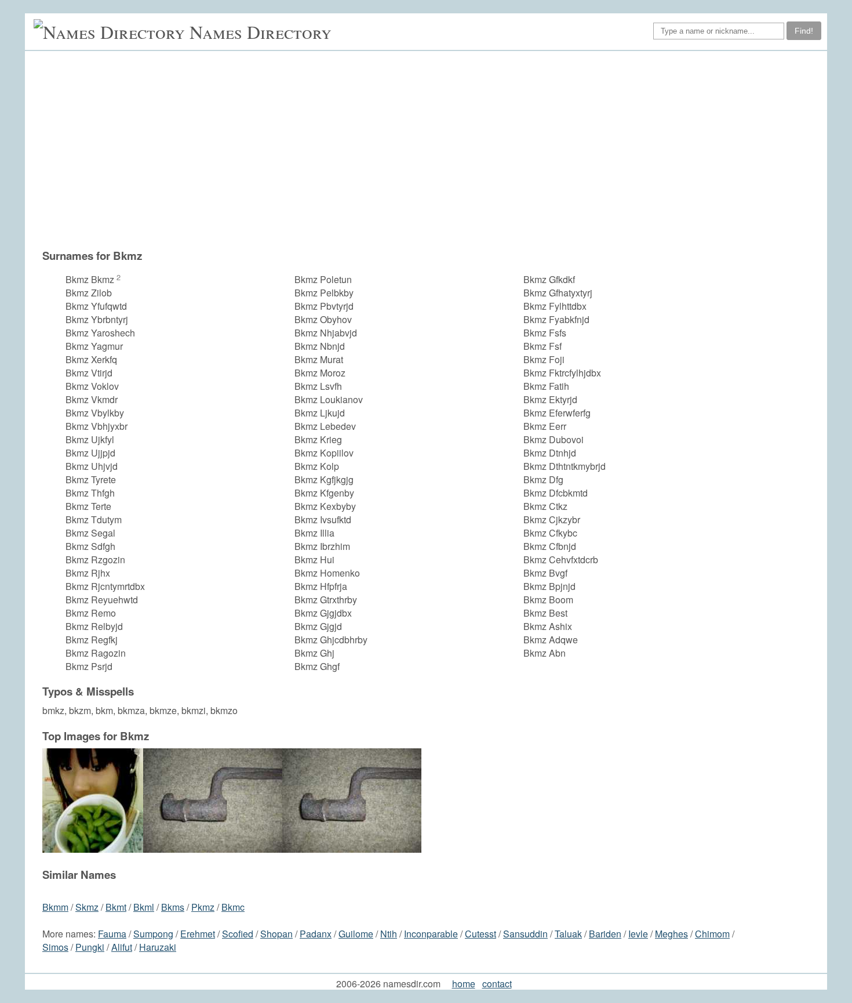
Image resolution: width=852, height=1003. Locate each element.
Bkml (143, 907)
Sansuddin (525, 933)
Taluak (568, 933)
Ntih (388, 933)
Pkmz (202, 907)
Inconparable (431, 933)
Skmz (87, 907)
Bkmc (233, 907)
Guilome (355, 933)
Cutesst (480, 933)
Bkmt (115, 907)
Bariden (605, 933)
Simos (55, 947)
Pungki (89, 947)
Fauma (112, 933)
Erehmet (197, 933)
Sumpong (153, 933)
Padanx (316, 933)
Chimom (712, 933)
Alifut (121, 947)
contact (497, 983)
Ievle (638, 933)
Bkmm (55, 907)
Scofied (237, 933)
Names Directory (261, 31)
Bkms (172, 907)
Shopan (276, 933)
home (463, 983)
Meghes (671, 933)
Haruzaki (157, 947)
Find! (804, 30)
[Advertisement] (432, 149)
